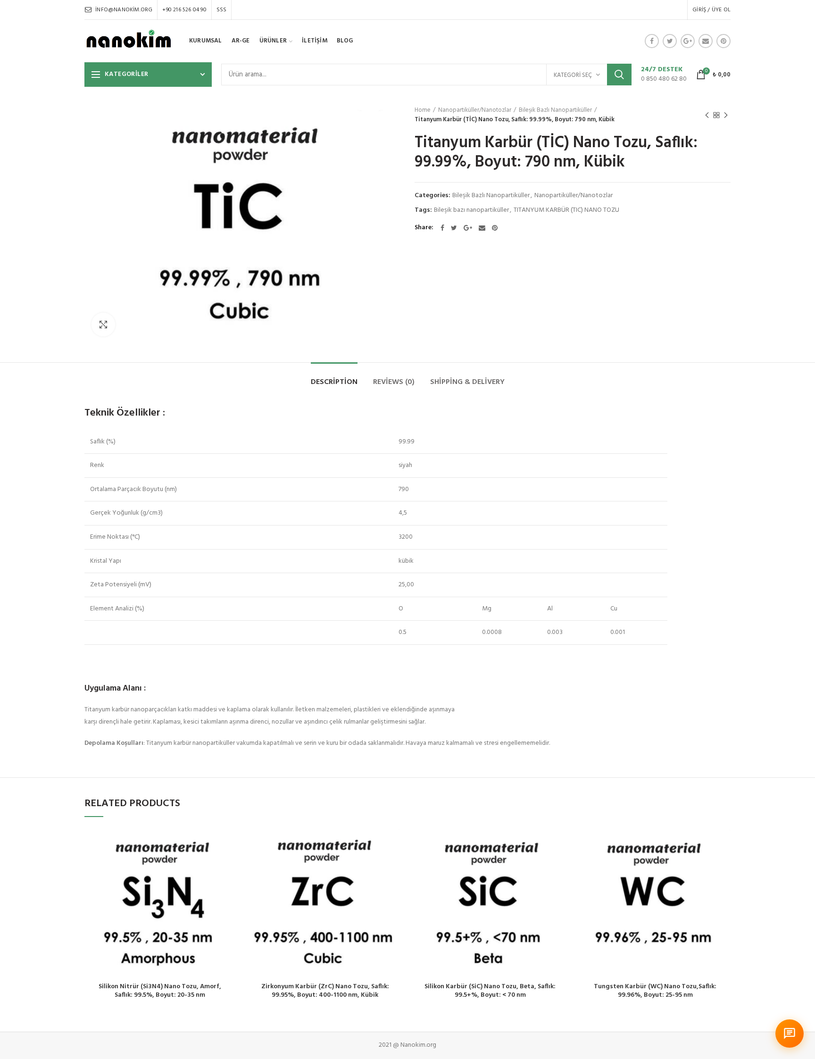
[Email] (706, 41)
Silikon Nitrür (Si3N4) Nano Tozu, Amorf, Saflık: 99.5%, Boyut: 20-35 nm (160, 991)
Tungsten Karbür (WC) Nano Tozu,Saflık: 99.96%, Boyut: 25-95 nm (655, 991)
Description (334, 382)
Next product (726, 115)
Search (619, 74)
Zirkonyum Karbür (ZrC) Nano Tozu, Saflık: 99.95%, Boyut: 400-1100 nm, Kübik (325, 991)
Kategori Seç (573, 75)
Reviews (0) (394, 382)
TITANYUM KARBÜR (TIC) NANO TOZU (566, 211)
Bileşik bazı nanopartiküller (471, 211)
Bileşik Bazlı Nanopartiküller (555, 110)
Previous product (707, 115)
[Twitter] (670, 41)
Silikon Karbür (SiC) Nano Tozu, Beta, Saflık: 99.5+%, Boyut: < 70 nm (490, 991)
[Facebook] (652, 41)
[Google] (688, 41)
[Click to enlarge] (103, 324)
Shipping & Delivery (467, 382)
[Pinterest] (723, 41)
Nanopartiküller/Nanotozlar (474, 110)
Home (423, 110)
